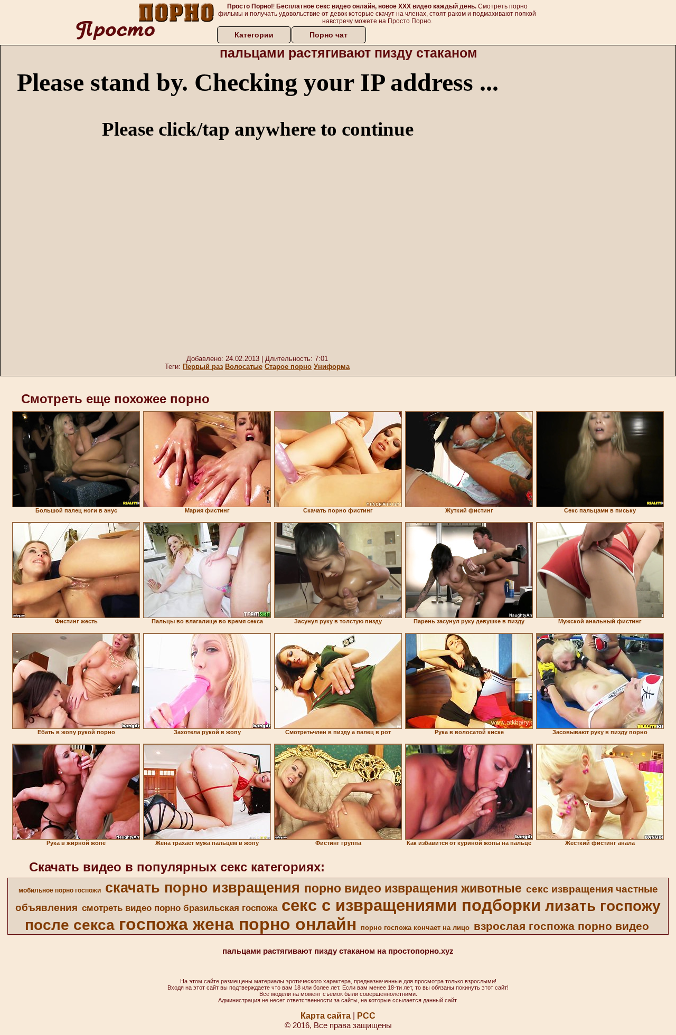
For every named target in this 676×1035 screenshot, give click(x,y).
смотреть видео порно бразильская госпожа (179, 908)
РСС (366, 1015)
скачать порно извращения (202, 888)
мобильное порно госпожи (59, 890)
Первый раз (203, 367)
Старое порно (288, 367)
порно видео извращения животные (413, 888)
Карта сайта (326, 1015)
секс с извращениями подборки (411, 905)
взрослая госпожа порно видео (561, 926)
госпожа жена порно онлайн (237, 924)
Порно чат (328, 35)
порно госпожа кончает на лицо (415, 928)
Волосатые (243, 367)
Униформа (332, 367)
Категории (254, 35)
